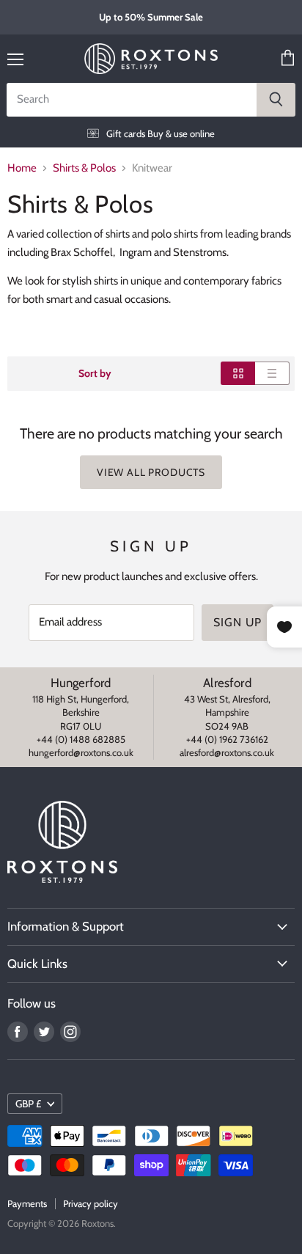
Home (22, 168)
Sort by (94, 373)
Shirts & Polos (84, 168)
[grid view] (238, 373)
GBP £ (28, 1103)
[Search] (276, 100)
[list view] (272, 373)
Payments (27, 1203)
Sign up (237, 622)
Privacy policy (90, 1203)
